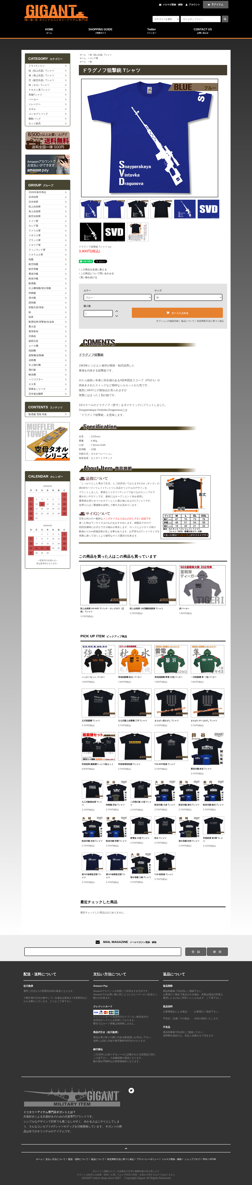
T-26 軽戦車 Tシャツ (163, 874)
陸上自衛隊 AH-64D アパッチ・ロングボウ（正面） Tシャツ (102, 610)
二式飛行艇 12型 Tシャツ (140, 803)
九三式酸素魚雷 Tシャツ (92, 803)
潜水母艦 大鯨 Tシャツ (140, 877)
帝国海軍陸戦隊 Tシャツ (129, 764)
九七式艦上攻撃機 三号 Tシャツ (132, 720)
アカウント (194, 4)
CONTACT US (203, 31)
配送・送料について (78, 1159)
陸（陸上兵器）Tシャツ (101, 55)
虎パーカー (184, 608)
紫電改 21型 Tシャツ (139, 838)
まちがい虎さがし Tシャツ (166, 720)
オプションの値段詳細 (167, 321)
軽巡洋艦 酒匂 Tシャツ (189, 805)
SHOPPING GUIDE (100, 31)
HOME (49, 31)
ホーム (83, 55)
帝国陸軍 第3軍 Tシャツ (213, 839)
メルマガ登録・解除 (173, 4)
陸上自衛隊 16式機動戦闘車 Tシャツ (146, 608)
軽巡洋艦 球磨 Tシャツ (116, 841)
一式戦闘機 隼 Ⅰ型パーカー (204, 677)
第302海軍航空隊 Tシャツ (91, 876)
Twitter (151, 31)
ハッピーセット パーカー (93, 677)
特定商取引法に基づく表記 (210, 321)
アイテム (218, 4)
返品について (187, 321)
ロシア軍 (94, 58)
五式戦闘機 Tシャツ (91, 720)
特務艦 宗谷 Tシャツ (115, 805)
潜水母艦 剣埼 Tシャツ (189, 841)
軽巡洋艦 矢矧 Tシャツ (92, 841)
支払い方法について (55, 1159)
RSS (205, 1159)
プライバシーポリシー (148, 1159)
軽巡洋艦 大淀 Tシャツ (164, 805)
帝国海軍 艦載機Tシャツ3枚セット (97, 764)
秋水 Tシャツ (160, 838)
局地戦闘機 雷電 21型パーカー (168, 677)
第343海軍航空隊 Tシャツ (116, 876)
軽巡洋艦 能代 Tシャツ (213, 805)
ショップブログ (192, 1159)
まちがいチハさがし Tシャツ (204, 720)
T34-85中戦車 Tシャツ (164, 764)
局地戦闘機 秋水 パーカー (130, 677)
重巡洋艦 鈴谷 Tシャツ (201, 769)
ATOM (212, 1159)
